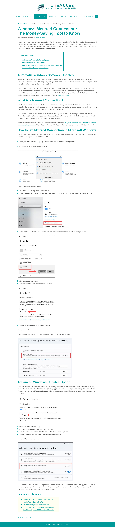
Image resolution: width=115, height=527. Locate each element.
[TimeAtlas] (57, 7)
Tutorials (27, 16)
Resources (73, 16)
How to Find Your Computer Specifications (38, 499)
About (62, 16)
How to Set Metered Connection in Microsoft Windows (42, 65)
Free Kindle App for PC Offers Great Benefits (38, 510)
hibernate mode (63, 95)
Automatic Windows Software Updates (36, 60)
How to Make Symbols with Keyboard (36, 505)
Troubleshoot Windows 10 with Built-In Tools (38, 507)
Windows (26, 24)
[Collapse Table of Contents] (61, 55)
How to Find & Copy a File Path (33, 502)
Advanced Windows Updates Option (35, 68)
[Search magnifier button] (96, 16)
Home (20, 24)
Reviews (51, 16)
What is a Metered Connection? (33, 63)
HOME (18, 16)
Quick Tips (39, 16)
